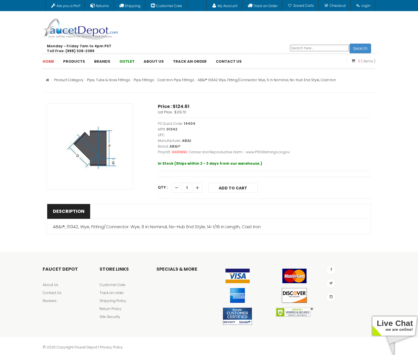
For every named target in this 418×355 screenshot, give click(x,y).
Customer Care (112, 284)
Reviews (50, 300)
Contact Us (52, 292)
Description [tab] (68, 211)
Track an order (112, 292)
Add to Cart (233, 188)
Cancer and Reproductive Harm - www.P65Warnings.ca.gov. (239, 152)
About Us (50, 284)
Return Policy (110, 308)
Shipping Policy (113, 300)
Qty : (163, 187)
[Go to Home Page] (47, 80)
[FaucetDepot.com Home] (81, 28)
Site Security (110, 316)
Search (360, 48)
